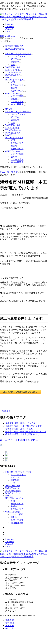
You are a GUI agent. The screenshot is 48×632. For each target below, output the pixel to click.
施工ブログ (12, 172)
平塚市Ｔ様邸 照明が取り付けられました (25, 431)
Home (2, 172)
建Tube (14, 99)
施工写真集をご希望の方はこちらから (20, 392)
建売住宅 (15, 62)
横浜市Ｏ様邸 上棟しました (19, 429)
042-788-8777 (7, 36)
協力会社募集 (17, 104)
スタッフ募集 (17, 101)
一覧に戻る (5, 411)
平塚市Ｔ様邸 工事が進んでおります (23, 426)
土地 (13, 64)
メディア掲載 (17, 96)
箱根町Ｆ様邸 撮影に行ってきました (23, 423)
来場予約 (14, 46)
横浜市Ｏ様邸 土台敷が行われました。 (24, 434)
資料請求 (14, 49)
